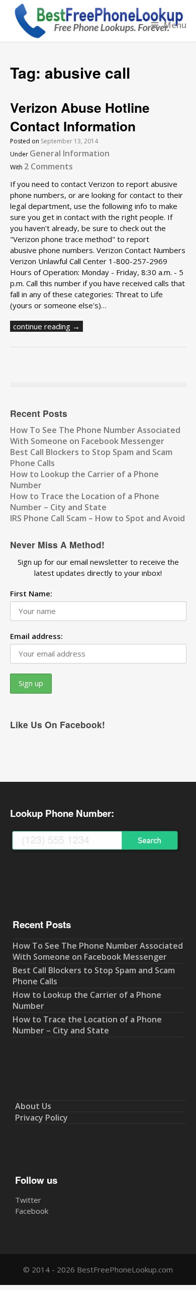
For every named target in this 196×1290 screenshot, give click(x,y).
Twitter (28, 1200)
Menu (174, 25)
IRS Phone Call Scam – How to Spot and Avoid (97, 518)
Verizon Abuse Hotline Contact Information (80, 116)
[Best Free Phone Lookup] (98, 36)
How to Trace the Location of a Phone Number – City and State (84, 502)
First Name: (31, 593)
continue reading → (46, 326)
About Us (33, 1106)
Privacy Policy (41, 1117)
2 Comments (48, 166)
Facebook (31, 1211)
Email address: (36, 636)
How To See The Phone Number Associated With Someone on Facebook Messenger (95, 435)
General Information (70, 153)
